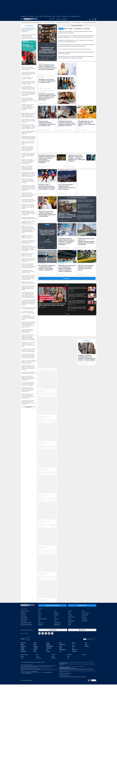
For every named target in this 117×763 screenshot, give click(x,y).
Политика (70, 423)
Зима (55, 419)
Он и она (70, 419)
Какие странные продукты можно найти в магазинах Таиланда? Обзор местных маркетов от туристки (47, 232)
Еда (39, 429)
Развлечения (71, 429)
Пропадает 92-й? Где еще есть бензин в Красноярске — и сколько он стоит (47, 81)
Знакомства (31, 16)
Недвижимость (24, 16)
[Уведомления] (92, 19)
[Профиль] (95, 19)
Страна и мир (85, 423)
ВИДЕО (67, 285)
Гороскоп (58, 16)
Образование (57, 433)
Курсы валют (64, 16)
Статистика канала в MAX (26, 433)
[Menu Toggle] (21, 19)
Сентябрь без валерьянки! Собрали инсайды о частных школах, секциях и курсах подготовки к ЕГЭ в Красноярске (47, 97)
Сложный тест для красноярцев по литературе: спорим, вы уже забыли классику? (47, 50)
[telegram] (39, 442)
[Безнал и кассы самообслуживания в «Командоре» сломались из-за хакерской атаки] (47, 112)
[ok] (46, 442)
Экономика (84, 427)
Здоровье (40, 433)
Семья (69, 433)
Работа (69, 427)
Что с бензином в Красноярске (77, 197)
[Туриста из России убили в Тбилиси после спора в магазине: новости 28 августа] (86, 256)
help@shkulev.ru (28, 482)
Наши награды (24, 425)
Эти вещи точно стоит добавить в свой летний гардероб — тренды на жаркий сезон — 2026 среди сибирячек (76, 158)
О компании (23, 423)
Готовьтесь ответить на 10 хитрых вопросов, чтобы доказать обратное (47, 57)
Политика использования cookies (65, 482)
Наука (55, 429)
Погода (36, 16)
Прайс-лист (23, 421)
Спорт (83, 419)
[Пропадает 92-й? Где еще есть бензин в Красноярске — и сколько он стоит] (67, 83)
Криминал (56, 421)
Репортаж (86, 340)
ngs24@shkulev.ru (34, 480)
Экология (84, 425)
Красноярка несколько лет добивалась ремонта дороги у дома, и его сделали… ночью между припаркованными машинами (47, 158)
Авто (39, 419)
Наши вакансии (24, 427)
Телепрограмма (47, 16)
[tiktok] (52, 442)
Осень (69, 421)
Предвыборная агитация (26, 431)
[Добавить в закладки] (55, 59)
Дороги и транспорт (42, 427)
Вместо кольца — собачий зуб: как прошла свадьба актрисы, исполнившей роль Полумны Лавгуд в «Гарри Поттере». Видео (77, 295)
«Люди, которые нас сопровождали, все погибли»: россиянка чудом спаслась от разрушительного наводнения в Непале (76, 301)
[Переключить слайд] (95, 299)
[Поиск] (89, 19)
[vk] (42, 442)
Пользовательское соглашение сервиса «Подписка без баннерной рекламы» (72, 485)
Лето (55, 425)
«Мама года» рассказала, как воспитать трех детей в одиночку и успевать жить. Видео (52, 304)
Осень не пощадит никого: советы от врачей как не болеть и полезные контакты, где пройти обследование (48, 67)
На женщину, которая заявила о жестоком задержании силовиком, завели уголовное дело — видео (77, 288)
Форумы (41, 16)
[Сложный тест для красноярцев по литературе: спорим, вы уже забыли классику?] (47, 33)
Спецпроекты (85, 429)
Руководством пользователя (64, 476)
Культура (56, 423)
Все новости (29, 25)
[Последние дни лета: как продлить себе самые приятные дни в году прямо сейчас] (86, 112)
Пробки (58, 19)
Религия (70, 431)
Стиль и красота (85, 421)
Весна (39, 423)
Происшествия (71, 425)
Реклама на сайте (24, 419)
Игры (79, 16)
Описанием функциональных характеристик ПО (67, 477)
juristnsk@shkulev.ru (48, 481)
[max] (49, 442)
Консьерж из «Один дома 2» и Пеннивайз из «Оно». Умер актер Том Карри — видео (77, 308)
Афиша (53, 16)
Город (39, 425)
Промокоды (74, 16)
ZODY (69, 16)
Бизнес (39, 421)
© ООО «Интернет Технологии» (26, 489)
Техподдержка (24, 429)
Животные (40, 431)
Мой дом (56, 427)
